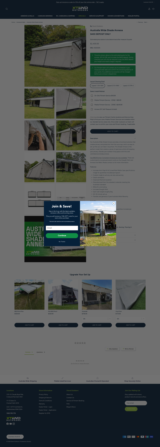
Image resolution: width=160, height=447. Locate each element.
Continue (62, 236)
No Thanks (62, 241)
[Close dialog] (113, 203)
